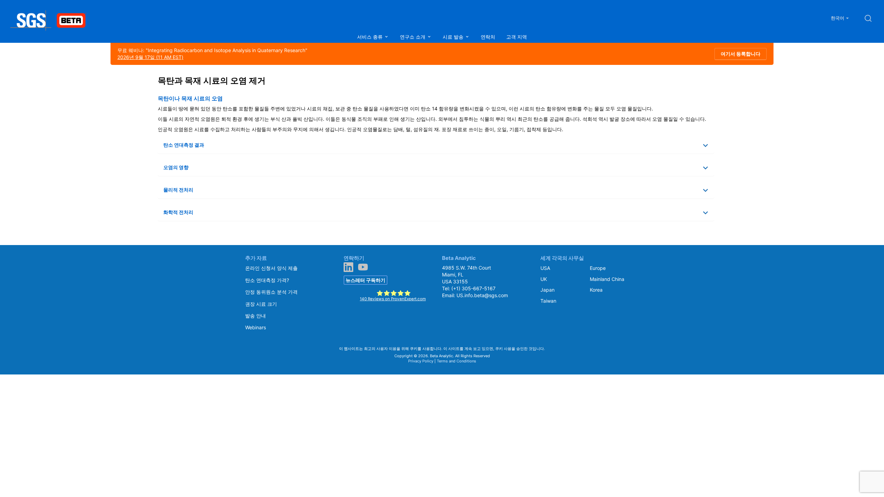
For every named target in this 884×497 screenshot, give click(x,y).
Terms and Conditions (456, 361)
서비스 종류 (370, 37)
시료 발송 (454, 37)
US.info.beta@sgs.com (482, 295)
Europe (598, 268)
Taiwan (548, 301)
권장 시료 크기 (261, 304)
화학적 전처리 (178, 212)
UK (543, 279)
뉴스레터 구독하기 (365, 280)
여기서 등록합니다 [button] (740, 54)
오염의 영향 (176, 167)
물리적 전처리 (178, 190)
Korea (596, 290)
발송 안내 (255, 316)
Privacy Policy (420, 361)
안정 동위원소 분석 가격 (271, 292)
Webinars (255, 327)
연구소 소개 (413, 37)
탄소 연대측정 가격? (267, 280)
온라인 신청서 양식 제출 (271, 268)
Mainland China (607, 279)
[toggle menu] (386, 37)
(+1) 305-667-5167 (473, 288)
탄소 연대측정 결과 (183, 145)
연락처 (488, 37)
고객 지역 (516, 37)
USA (545, 268)
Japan (547, 290)
